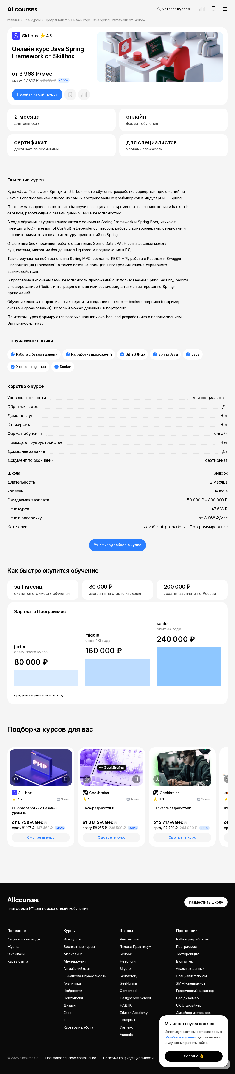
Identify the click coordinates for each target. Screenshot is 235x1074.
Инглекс (126, 1027)
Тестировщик (187, 954)
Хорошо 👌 (194, 1056)
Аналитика (72, 983)
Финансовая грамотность (85, 976)
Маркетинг (73, 954)
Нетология (128, 961)
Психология (73, 998)
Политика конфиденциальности (128, 1058)
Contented (128, 990)
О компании (16, 954)
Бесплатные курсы (79, 946)
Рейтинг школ (131, 939)
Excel (68, 1012)
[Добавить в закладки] (66, 779)
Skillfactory (128, 976)
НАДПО (126, 1005)
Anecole (126, 1034)
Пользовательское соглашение (70, 1058)
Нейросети (73, 990)
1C (65, 1020)
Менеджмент (75, 961)
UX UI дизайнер (188, 1005)
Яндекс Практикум (135, 946)
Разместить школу (206, 902)
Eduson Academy (134, 1012)
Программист (56, 20)
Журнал (13, 946)
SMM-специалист (191, 983)
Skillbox (126, 954)
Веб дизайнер (187, 998)
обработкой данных (181, 1037)
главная (13, 20)
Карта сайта (17, 961)
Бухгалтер (184, 961)
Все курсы (32, 20)
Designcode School (135, 998)
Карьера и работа (78, 1027)
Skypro (125, 968)
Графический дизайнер (195, 990)
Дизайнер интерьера (193, 1012)
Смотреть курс (40, 837)
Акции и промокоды (23, 939)
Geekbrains (129, 983)
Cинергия (127, 1020)
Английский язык (77, 968)
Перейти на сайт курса (37, 94)
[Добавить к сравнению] (84, 94)
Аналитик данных (190, 968)
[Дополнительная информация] (16, 779)
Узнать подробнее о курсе (117, 545)
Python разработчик (192, 939)
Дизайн (70, 1005)
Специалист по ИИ (191, 976)
